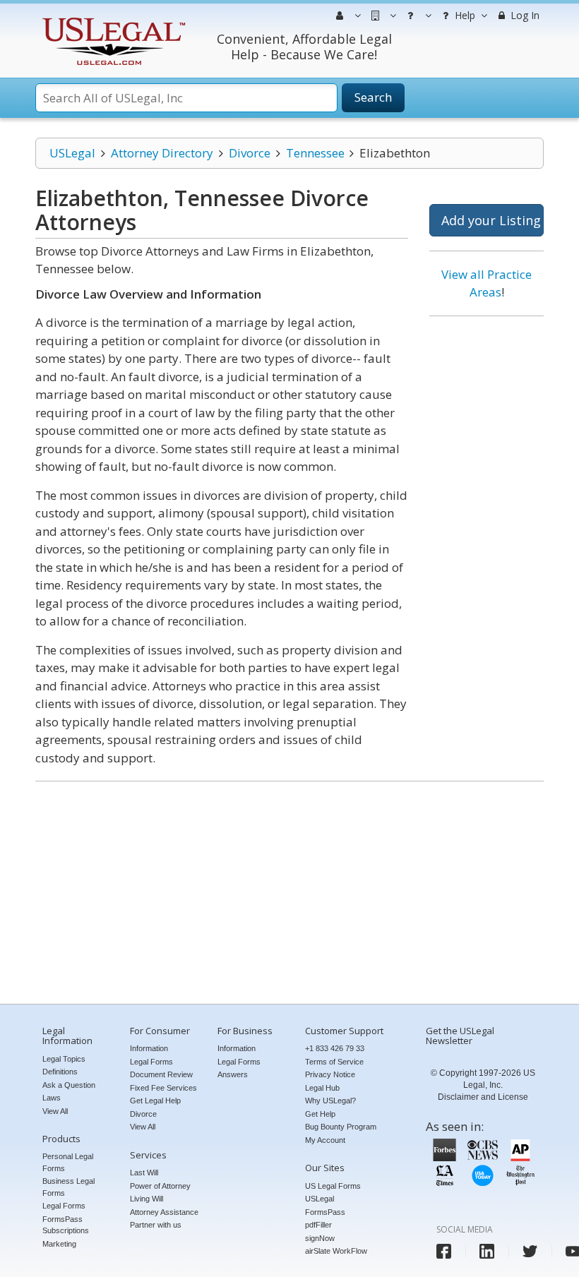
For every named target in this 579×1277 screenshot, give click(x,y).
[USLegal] (112, 19)
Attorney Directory (162, 153)
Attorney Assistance (164, 1212)
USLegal (72, 153)
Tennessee (315, 153)
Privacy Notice (330, 1074)
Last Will (144, 1172)
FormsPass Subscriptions (65, 1225)
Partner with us (155, 1225)
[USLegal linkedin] (486, 1251)
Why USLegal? (330, 1100)
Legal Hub (322, 1088)
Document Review (161, 1074)
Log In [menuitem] (523, 15)
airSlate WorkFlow (336, 1251)
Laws (51, 1097)
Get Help (320, 1114)
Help (463, 15)
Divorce (249, 153)
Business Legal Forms (68, 1187)
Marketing (59, 1244)
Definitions (60, 1071)
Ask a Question (68, 1085)
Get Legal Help (155, 1100)
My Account (325, 1140)
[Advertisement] (486, 542)
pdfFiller (318, 1225)
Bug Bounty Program (340, 1126)
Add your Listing (491, 220)
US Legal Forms (333, 1186)
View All (55, 1111)
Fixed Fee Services (163, 1088)
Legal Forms (63, 1205)
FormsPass (325, 1212)
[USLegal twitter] (530, 1251)
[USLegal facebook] (443, 1251)
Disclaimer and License (483, 1097)
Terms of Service (334, 1061)
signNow (320, 1238)
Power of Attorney (160, 1186)
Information (149, 1048)
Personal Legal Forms (67, 1162)
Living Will (146, 1198)
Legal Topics (63, 1059)
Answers (232, 1074)
